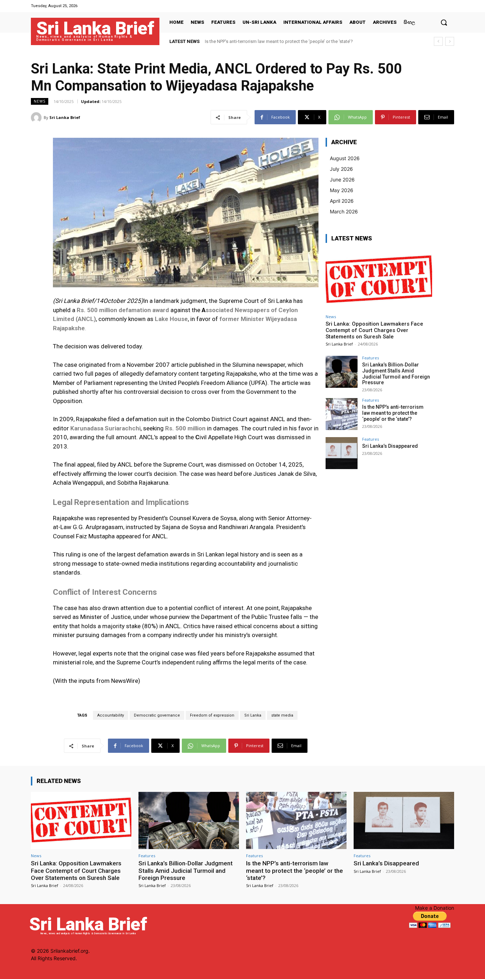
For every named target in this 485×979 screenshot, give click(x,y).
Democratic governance (157, 715)
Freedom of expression (212, 715)
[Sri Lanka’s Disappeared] (342, 453)
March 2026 (344, 211)
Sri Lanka (252, 715)
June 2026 (342, 179)
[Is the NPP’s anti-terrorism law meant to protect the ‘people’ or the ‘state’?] (342, 414)
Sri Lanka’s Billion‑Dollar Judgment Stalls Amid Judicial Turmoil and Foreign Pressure (396, 373)
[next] (449, 41)
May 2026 (341, 190)
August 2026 (345, 158)
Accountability (110, 715)
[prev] (438, 41)
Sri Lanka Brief (64, 117)
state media (282, 715)
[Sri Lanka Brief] (37, 117)
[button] (444, 22)
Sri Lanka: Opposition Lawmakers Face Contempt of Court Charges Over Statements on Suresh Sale (374, 330)
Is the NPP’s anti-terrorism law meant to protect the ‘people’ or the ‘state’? (279, 41)
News (39, 101)
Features (370, 358)
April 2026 (342, 201)
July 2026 (341, 169)
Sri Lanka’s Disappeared (390, 446)
